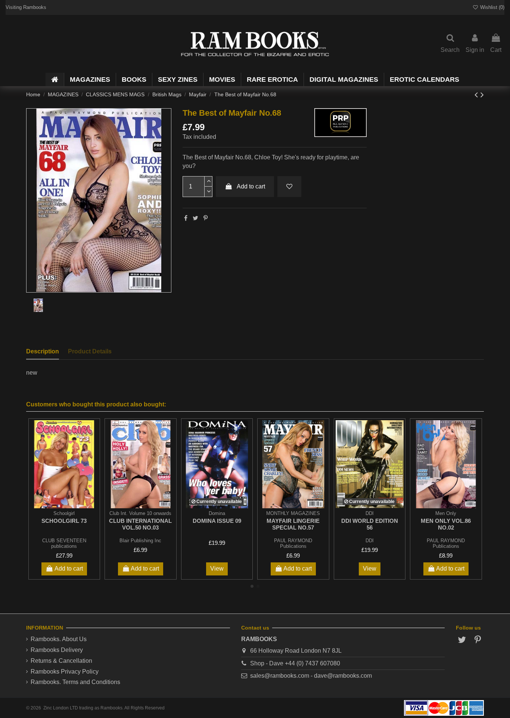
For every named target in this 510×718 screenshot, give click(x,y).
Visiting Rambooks (26, 7)
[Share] (185, 218)
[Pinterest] (205, 218)
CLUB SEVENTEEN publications (64, 543)
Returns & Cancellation (61, 661)
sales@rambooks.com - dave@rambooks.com (311, 675)
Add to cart (251, 186)
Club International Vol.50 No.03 (140, 524)
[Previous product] (478, 95)
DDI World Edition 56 (369, 524)
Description (42, 351)
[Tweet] (195, 218)
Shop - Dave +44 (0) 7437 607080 (295, 663)
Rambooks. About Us (59, 639)
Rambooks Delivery (57, 650)
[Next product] (482, 95)
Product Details (90, 351)
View (217, 568)
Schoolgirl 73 (64, 521)
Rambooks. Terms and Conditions (75, 682)
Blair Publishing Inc (140, 540)
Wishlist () (491, 7)
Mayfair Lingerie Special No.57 (293, 524)
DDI (370, 540)
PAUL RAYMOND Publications (293, 543)
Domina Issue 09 (217, 521)
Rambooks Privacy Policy (65, 671)
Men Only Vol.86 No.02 (446, 524)
